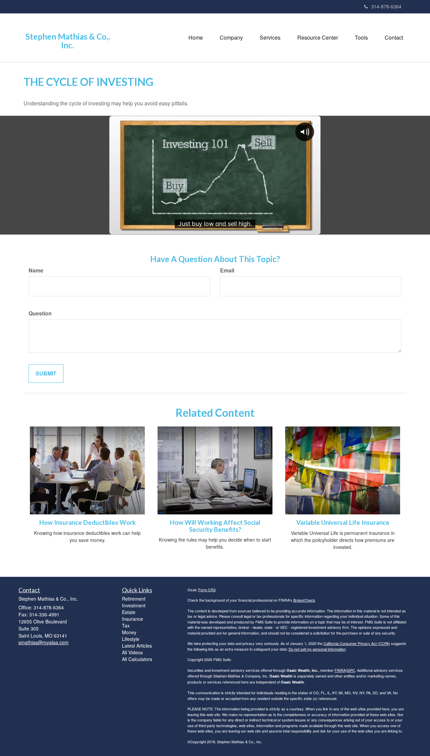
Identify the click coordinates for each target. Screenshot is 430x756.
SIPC (351, 670)
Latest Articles (137, 645)
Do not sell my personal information (317, 649)
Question (40, 313)
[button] (231, 37)
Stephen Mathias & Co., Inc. (68, 41)
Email (227, 270)
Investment (133, 605)
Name (36, 270)
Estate (128, 612)
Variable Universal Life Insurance (342, 522)
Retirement (133, 598)
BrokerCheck (304, 600)
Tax (126, 625)
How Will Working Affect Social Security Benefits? (215, 526)
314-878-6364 (386, 6)
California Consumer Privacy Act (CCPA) (357, 643)
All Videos (132, 652)
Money (129, 632)
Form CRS (207, 589)
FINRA (340, 670)
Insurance (132, 618)
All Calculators (137, 659)
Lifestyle (130, 639)
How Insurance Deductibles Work (87, 522)
